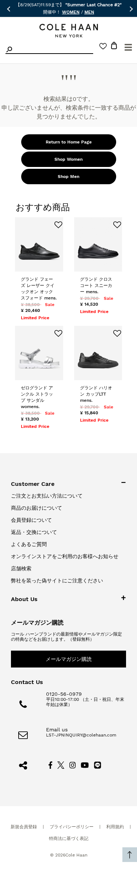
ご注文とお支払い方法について (47, 496)
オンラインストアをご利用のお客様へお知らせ (64, 556)
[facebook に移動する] (50, 765)
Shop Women (68, 159)
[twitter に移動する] (61, 765)
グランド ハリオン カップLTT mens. (96, 394)
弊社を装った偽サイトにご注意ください (57, 580)
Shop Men (68, 176)
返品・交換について (34, 532)
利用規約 (115, 826)
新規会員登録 (24, 826)
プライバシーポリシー (72, 826)
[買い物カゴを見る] (114, 46)
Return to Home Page (69, 142)
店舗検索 (21, 568)
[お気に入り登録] (55, 225)
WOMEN (71, 12)
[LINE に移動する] (97, 765)
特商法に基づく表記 (68, 838)
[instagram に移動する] (72, 765)
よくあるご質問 (29, 544)
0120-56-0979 (64, 694)
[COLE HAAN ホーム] (68, 30)
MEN (89, 12)
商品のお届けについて (36, 508)
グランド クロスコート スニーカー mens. (96, 285)
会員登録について (31, 520)
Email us (57, 729)
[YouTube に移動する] (85, 765)
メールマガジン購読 (69, 659)
